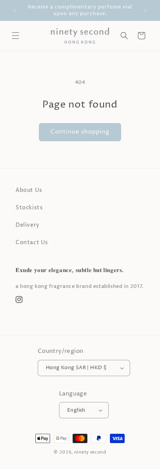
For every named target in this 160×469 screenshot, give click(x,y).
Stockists (29, 207)
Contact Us (32, 242)
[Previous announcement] (14, 10)
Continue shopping (80, 132)
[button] (15, 35)
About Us (29, 190)
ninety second (90, 452)
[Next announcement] (145, 10)
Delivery (28, 225)
